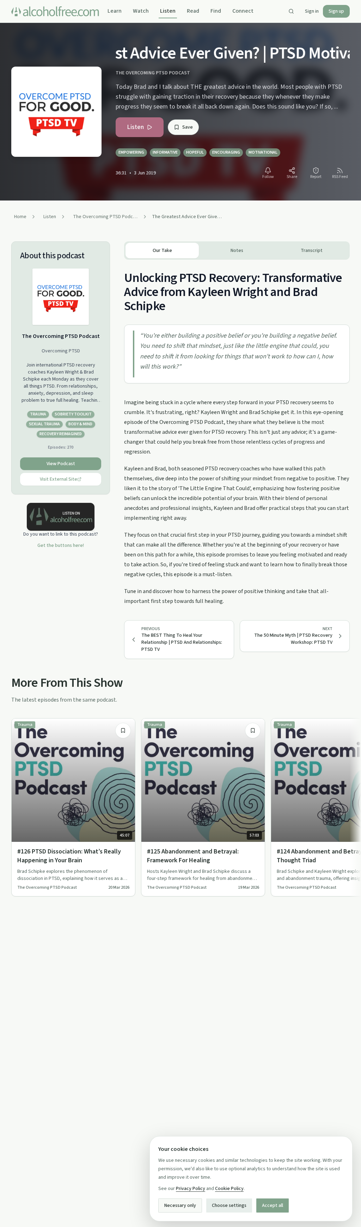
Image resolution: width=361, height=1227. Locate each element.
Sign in (312, 11)
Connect (242, 11)
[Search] (291, 11)
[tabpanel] (237, 433)
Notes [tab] (237, 250)
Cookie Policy (229, 1188)
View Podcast (61, 463)
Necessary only (180, 1205)
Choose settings (229, 1205)
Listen (168, 11)
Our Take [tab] (162, 250)
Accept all (272, 1205)
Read (193, 11)
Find (215, 11)
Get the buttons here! (60, 545)
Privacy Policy (190, 1188)
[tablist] (237, 250)
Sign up (336, 11)
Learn (115, 11)
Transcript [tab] (312, 250)
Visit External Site (58, 479)
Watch (141, 11)
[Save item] (123, 730)
